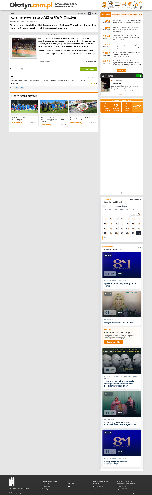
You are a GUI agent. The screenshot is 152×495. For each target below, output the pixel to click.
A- (89, 13)
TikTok (139, 493)
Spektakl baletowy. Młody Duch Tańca (120, 284)
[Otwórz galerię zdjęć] (24, 56)
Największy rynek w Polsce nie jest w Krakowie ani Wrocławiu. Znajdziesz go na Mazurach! (126, 29)
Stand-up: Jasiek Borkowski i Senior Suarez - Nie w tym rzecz (120, 423)
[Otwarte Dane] (123, 5)
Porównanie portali (98, 489)
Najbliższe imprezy (112, 249)
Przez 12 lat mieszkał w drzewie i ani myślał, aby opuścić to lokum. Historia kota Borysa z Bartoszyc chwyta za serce (127, 63)
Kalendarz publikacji (112, 202)
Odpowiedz (16, 84)
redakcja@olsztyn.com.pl (49, 481)
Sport (12, 13)
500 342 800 (45, 483)
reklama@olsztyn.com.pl (100, 481)
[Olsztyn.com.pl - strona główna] (12, 481)
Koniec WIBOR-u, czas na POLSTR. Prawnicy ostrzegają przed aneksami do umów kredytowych (127, 37)
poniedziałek (106, 109)
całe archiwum (135, 200)
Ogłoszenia (107, 76)
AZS (22, 88)
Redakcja (45, 477)
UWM (16, 88)
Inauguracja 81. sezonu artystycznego (115, 462)
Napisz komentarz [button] (88, 69)
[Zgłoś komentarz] (22, 84)
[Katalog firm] (117, 5)
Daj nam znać (70, 483)
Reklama (96, 477)
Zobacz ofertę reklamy (113, 342)
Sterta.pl (119, 481)
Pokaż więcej (122, 70)
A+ (96, 13)
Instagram (133, 493)
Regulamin (69, 486)
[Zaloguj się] (140, 3)
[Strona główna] (44, 5)
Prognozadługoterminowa (137, 107)
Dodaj (139, 76)
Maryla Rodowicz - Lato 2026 (118, 322)
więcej (121, 94)
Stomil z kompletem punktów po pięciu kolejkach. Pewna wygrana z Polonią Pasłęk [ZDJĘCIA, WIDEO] (126, 54)
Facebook (127, 493)
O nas (67, 481)
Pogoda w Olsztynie (121, 100)
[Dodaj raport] (135, 5)
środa (127, 109)
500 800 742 (96, 483)
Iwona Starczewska (17, 21)
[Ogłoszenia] (110, 5)
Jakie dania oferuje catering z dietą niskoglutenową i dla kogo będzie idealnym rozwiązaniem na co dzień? (126, 46)
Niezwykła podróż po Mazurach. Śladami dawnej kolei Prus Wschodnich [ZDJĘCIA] (127, 21)
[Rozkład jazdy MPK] (103, 5)
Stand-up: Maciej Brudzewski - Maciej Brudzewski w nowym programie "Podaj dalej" (119, 383)
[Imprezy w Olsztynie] (129, 5)
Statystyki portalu (98, 486)
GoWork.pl (45, 489)
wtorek (116, 109)
